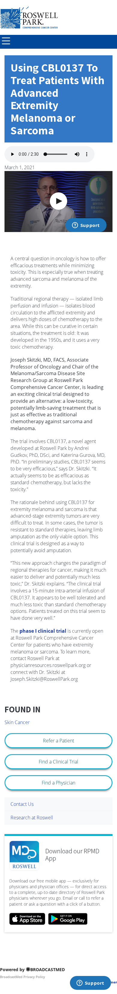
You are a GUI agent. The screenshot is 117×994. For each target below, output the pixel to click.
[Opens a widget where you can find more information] (90, 983)
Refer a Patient (58, 740)
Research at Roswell (31, 817)
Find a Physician (58, 782)
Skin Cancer (17, 722)
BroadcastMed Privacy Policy (22, 976)
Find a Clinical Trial (58, 761)
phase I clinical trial (43, 631)
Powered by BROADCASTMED (32, 969)
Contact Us (22, 804)
